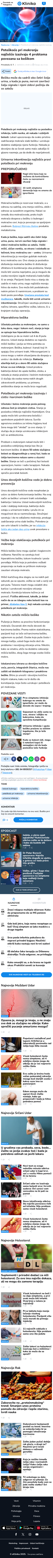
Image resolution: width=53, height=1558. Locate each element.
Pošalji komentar (28, 820)
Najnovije (18, 985)
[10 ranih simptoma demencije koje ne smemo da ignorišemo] (11, 192)
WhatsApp (39, 769)
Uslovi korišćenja (39, 780)
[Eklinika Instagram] (30, 1534)
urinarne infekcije (10, 798)
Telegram (6, 772)
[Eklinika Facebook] (16, 1534)
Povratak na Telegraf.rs (8, 4)
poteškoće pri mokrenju (13, 793)
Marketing (13, 1543)
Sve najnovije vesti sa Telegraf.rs (26, 974)
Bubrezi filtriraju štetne (25, 226)
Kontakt (35, 1548)
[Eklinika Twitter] (23, 1534)
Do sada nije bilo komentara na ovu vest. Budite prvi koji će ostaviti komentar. (25, 812)
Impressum (23, 1543)
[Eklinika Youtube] (36, 1534)
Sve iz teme (26, 890)
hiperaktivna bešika (29, 788)
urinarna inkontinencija (38, 793)
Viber (49, 769)
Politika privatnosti (22, 1548)
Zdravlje (15, 45)
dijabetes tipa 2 (18, 604)
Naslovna (5, 45)
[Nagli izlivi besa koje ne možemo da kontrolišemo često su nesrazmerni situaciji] (11, 178)
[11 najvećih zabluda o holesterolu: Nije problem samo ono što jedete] (11, 1335)
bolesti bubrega (9, 788)
